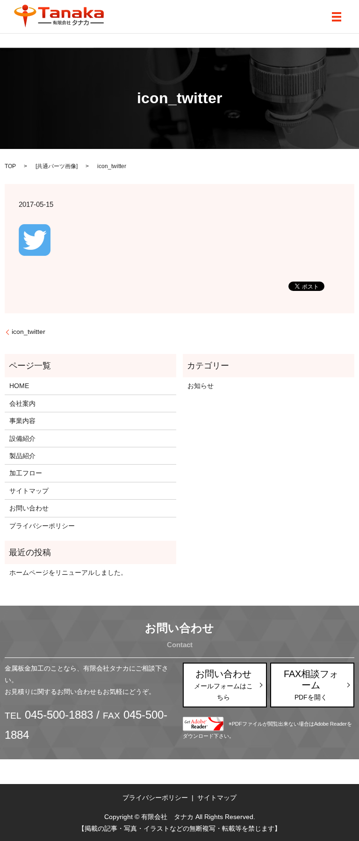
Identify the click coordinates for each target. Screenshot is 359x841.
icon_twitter (28, 331)
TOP (10, 166)
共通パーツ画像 (56, 166)
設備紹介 (22, 438)
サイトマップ (29, 491)
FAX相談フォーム (311, 685)
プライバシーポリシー (42, 526)
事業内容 (22, 420)
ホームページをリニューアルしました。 (68, 572)
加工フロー (25, 473)
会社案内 (22, 403)
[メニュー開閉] (336, 16)
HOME (19, 385)
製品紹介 (22, 455)
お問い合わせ (29, 508)
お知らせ (200, 385)
